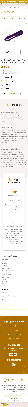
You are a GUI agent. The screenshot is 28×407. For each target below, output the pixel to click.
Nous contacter (14, 338)
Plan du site (14, 398)
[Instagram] (14, 365)
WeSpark (18, 400)
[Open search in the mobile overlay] (14, 7)
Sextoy (15, 16)
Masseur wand (10, 18)
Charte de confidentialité (14, 395)
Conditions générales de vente (14, 397)
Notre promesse (14, 330)
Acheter (13, 93)
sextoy (10, 71)
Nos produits (9, 16)
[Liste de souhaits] (21, 4)
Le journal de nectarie (14, 334)
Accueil (2, 16)
